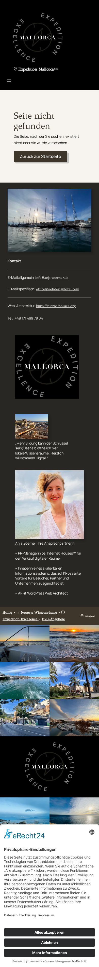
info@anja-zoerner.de (51, 277)
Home (7, 612)
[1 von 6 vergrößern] (42, 631)
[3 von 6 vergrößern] (42, 668)
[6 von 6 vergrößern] (92, 705)
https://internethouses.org (55, 306)
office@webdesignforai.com (57, 289)
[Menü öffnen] (9, 81)
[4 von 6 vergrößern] (92, 668)
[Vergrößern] (84, 195)
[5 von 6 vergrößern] (42, 705)
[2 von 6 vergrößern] (92, 631)
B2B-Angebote (53, 619)
